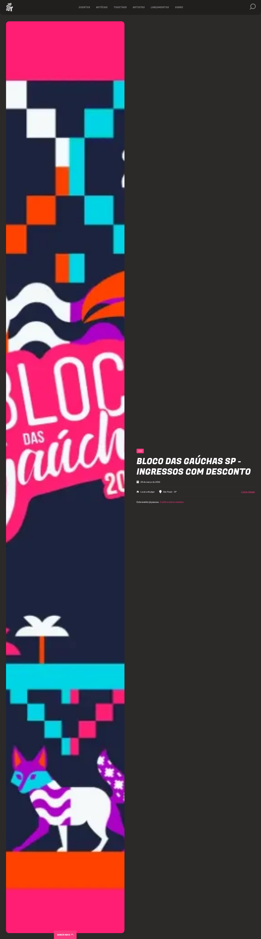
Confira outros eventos (172, 501)
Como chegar (248, 491)
